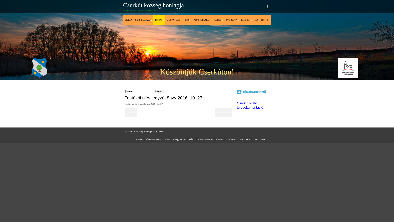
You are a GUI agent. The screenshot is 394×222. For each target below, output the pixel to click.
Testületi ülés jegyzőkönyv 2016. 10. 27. (164, 97)
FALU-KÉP (245, 20)
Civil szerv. (231, 20)
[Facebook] (268, 6)
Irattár (159, 20)
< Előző (131, 112)
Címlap (128, 20)
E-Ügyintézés (173, 20)
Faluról (217, 20)
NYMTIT (264, 20)
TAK (256, 20)
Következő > (224, 112)
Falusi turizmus (201, 20)
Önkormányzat (143, 20)
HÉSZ (186, 20)
